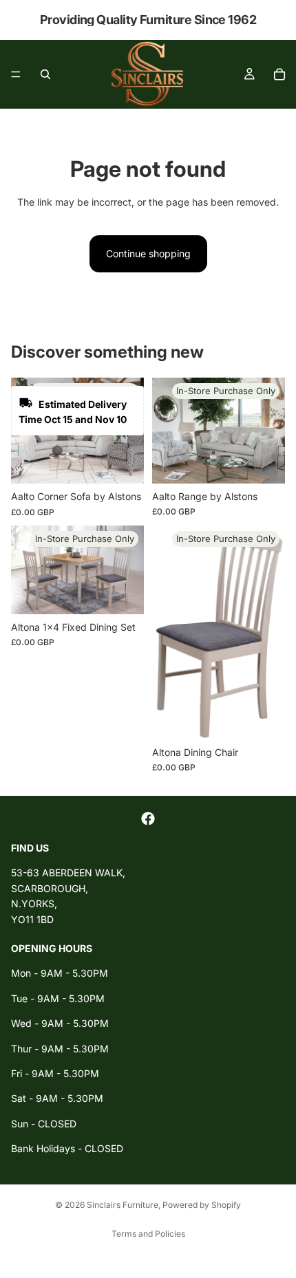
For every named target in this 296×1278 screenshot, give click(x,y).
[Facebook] (148, 818)
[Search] (45, 74)
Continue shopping (148, 253)
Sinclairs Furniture (122, 1205)
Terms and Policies (148, 1233)
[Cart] (279, 74)
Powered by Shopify (201, 1205)
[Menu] (16, 74)
